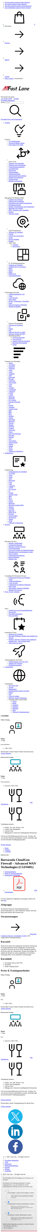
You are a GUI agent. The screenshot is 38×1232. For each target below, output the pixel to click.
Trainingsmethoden (14, 174)
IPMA (10, 268)
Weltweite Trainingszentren (20, 712)
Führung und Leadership (16, 201)
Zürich (14, 701)
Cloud (10, 296)
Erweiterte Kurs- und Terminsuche (11, 119)
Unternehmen (9, 667)
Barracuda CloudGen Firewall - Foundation (18, 935)
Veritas (11, 449)
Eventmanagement (14, 548)
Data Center (12, 299)
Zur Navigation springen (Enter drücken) (17, 2)
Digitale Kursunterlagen (16, 177)
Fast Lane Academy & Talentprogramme (21, 550)
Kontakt (16, 99)
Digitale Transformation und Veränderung (21, 207)
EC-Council (12, 400)
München (15, 708)
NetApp (11, 423)
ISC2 (10, 414)
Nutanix (11, 425)
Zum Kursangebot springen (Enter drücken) (18, 6)
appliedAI (12, 367)
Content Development (15, 545)
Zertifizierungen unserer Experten (19, 691)
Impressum (8, 1164)
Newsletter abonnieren (8, 100)
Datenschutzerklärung (11, 1165)
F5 (9, 404)
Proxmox (11, 435)
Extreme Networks (14, 402)
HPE (10, 411)
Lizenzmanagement (15, 275)
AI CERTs (12, 365)
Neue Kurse (12, 170)
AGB (6, 1162)
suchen (3, 102)
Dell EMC (12, 398)
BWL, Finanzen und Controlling (19, 210)
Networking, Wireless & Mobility (19, 588)
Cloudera (11, 388)
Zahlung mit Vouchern (15, 663)
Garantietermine (13, 169)
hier (5, 900)
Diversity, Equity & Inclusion (18, 698)
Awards (11, 687)
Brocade (11, 379)
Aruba (10, 372)
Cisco (10, 384)
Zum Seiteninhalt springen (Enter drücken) (18, 8)
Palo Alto (11, 510)
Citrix (10, 386)
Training (7, 122)
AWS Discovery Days (15, 643)
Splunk (11, 446)
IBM (10, 412)
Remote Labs (13, 559)
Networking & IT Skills (16, 145)
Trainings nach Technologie (17, 165)
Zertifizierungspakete (15, 665)
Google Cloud (13, 409)
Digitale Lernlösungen (15, 543)
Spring (14, 344)
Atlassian (15, 245)
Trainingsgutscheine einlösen (17, 176)
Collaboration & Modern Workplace (20, 585)
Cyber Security (13, 298)
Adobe (11, 363)
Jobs (10, 694)
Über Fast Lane (13, 685)
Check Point (12, 382)
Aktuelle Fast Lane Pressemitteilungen (20, 610)
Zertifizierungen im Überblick (18, 472)
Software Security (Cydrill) (17, 332)
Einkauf (11, 212)
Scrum (11, 237)
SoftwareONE (13, 442)
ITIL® (11, 270)
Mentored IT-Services (15, 590)
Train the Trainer (14, 214)
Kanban (11, 241)
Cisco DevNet (16, 339)
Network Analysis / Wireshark (18, 305)
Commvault (12, 389)
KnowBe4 (12, 419)
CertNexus (12, 381)
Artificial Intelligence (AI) (17, 294)
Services (7, 524)
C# (9, 327)
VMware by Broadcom (16, 451)
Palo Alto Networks (15, 434)
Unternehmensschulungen (17, 167)
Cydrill (11, 395)
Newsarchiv (12, 612)
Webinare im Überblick (16, 634)
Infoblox (11, 416)
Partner (11, 692)
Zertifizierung (9, 453)
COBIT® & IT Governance (17, 267)
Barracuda (12, 377)
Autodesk (12, 374)
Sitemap (7, 1169)
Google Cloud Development (21, 341)
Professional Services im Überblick (19, 577)
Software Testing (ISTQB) (17, 334)
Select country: (9, 78)
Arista (10, 370)
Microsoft (12, 421)
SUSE (10, 448)
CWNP (11, 393)
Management (13, 689)
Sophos (11, 444)
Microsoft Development (19, 343)
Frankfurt (15, 705)
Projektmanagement (15, 205)
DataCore (12, 397)
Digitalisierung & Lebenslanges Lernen (21, 552)
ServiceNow (16, 246)
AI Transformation (14, 141)
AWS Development (18, 337)
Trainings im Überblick (16, 199)
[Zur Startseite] (15, 95)
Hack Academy (13, 554)
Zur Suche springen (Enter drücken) (16, 4)
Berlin (14, 703)
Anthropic (12, 368)
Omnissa (11, 428)
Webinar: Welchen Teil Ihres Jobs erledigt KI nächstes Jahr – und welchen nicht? (22, 640)
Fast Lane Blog (13, 615)
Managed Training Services (17, 547)
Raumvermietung (14, 557)
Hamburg (15, 707)
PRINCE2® (12, 274)
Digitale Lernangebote (15, 181)
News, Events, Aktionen (12, 592)
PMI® (10, 272)
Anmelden (8, 1171)
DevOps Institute (14, 239)
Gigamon (11, 407)
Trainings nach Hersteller (16, 163)
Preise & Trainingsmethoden (13, 873)
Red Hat (11, 437)
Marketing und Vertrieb (16, 208)
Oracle (11, 432)
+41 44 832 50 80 (6, 99)
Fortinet (11, 405)
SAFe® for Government (16, 236)
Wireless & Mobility (15, 306)
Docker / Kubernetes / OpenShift (19, 301)
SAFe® (11, 234)
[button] (18, 78)
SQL (10, 330)
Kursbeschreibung (10, 872)
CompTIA (12, 391)
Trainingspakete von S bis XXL (18, 662)
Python (11, 329)
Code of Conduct (14, 696)
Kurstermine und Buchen (12, 875)
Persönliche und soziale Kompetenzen (20, 203)
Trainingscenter (13, 179)
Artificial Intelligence (15, 581)
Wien (14, 710)
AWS (10, 375)
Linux (10, 303)
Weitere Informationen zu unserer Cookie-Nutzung (18, 1224)
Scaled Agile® (13, 516)
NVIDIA (11, 426)
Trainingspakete (13, 172)
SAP (10, 439)
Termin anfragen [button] (6, 753)
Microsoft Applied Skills (16, 505)
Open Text (12, 430)
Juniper (11, 418)
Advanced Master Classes (16, 143)
